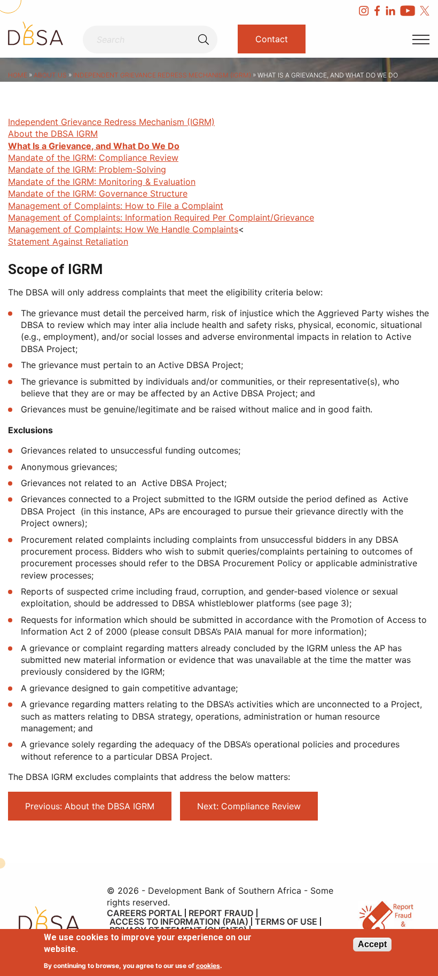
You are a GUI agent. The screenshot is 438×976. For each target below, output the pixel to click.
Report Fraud (221, 913)
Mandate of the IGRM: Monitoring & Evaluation (101, 181)
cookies (208, 966)
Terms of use (286, 921)
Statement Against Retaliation (68, 241)
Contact (271, 39)
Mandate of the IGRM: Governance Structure (97, 193)
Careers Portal (144, 913)
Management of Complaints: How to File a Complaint (115, 205)
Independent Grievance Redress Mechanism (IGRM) (162, 75)
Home (17, 75)
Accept (372, 944)
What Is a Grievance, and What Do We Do (93, 145)
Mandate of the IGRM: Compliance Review (93, 157)
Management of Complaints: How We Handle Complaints (123, 229)
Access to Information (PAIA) (179, 921)
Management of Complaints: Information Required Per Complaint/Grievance (161, 217)
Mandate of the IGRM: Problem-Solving (87, 169)
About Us (50, 75)
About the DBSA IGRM (53, 133)
